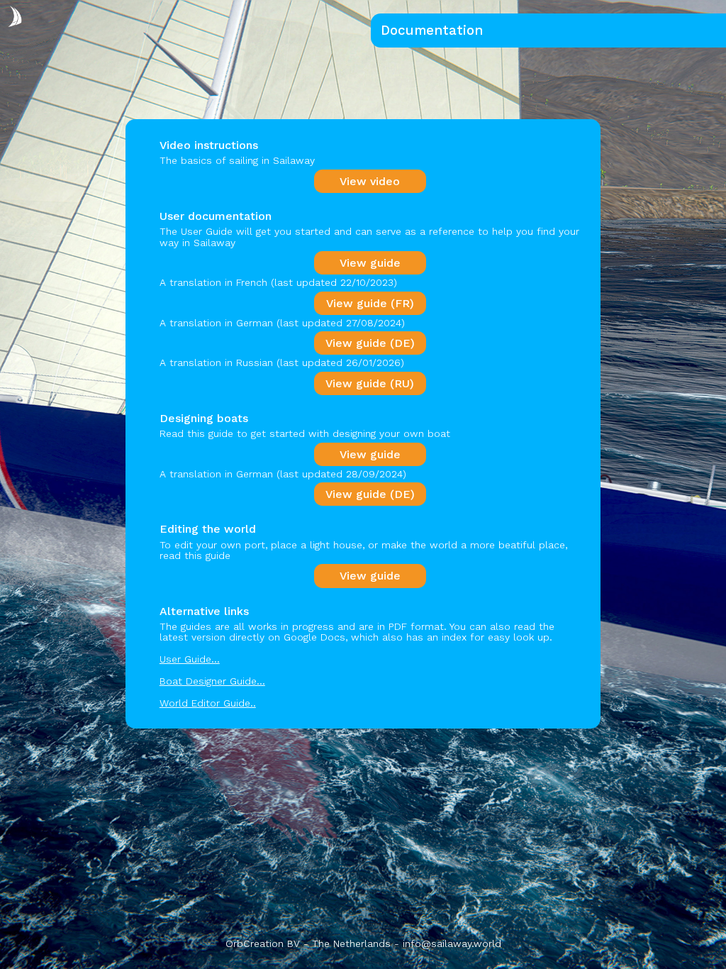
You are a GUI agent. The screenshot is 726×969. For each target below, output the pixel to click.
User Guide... (190, 659)
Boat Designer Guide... (212, 681)
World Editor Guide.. (208, 703)
